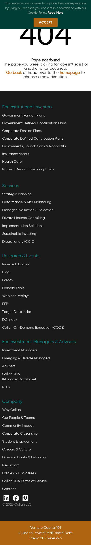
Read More (55, 13)
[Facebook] (16, 498)
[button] (46, 22)
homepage (70, 72)
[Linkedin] (6, 498)
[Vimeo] (25, 498)
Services (10, 185)
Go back (14, 72)
